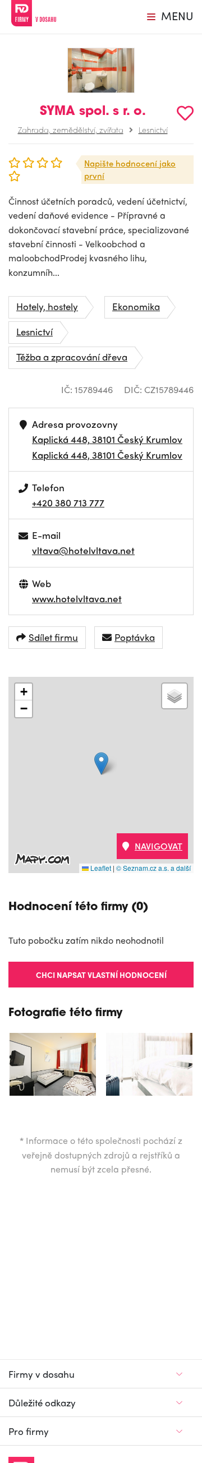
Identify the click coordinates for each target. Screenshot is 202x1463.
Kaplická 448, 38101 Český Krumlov (107, 439)
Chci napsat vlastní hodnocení (101, 974)
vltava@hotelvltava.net (83, 550)
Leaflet (100, 868)
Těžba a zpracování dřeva (71, 356)
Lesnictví (153, 129)
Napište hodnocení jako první (130, 169)
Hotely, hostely (47, 306)
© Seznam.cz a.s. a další (153, 868)
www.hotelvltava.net (77, 598)
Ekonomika (136, 306)
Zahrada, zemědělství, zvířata (70, 129)
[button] (101, 763)
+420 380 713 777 (68, 502)
